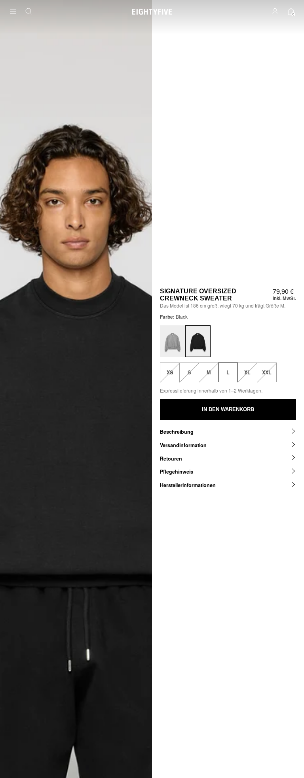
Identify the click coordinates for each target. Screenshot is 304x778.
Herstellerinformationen (188, 485)
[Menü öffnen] (18, 11)
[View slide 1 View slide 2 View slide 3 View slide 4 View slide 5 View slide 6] (76, 389)
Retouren (171, 458)
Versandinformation (183, 445)
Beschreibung (177, 431)
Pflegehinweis (176, 471)
